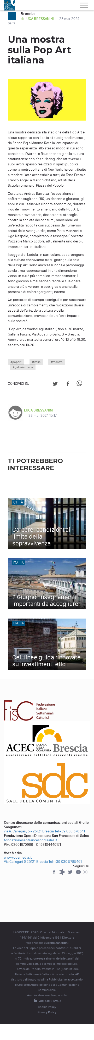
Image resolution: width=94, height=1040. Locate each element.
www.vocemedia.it (18, 857)
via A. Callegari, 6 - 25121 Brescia (29, 831)
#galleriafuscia (23, 367)
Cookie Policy (47, 1007)
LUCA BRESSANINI (38, 410)
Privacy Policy (47, 1012)
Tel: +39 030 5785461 (65, 861)
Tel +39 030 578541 (70, 831)
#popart (15, 362)
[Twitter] (71, 874)
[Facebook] (54, 874)
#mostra (56, 362)
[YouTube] (79, 874)
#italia (36, 362)
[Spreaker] (62, 874)
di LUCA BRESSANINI (38, 19)
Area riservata (50, 1001)
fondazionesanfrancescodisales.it (30, 840)
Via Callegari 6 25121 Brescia (26, 861)
